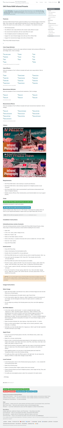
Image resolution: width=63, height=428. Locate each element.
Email (10, 421)
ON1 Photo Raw (6, 415)
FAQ (36, 391)
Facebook (45, 421)
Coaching (27, 389)
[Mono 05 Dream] (25, 111)
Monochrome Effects (52, 17)
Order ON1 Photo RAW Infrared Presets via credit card (18, 201)
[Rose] (25, 60)
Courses (41, 2)
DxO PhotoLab (6, 412)
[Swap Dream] (25, 76)
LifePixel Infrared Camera (9, 397)
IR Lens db (30, 391)
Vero (40, 421)
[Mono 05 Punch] (39, 116)
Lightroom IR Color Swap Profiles (16, 389)
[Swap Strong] (25, 83)
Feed (37, 423)
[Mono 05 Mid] (39, 114)
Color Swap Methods (52, 12)
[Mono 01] (10, 95)
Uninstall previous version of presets (53, 26)
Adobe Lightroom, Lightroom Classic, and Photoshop (15, 411)
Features (49, 10)
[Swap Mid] (10, 81)
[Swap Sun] (39, 83)
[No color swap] (10, 55)
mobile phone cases (18, 406)
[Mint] (10, 60)
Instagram (34, 421)
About (5, 421)
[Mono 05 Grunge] (10, 114)
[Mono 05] (25, 98)
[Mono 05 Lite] (25, 114)
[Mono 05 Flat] (39, 111)
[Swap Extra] (39, 76)
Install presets (51, 27)
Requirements (50, 20)
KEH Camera (6, 403)
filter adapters (28, 406)
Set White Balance (52, 32)
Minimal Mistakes (23, 425)
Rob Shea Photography (22, 2)
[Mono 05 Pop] (25, 116)
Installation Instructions (52, 23)
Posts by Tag (16, 421)
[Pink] (39, 57)
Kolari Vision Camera (8, 396)
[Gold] (39, 55)
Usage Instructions (51, 29)
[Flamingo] (10, 57)
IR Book (5, 389)
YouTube (6, 391)
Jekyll (19, 425)
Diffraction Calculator (21, 391)
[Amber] (25, 55)
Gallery (56, 421)
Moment (5, 406)
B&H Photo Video (7, 405)
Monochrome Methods (52, 15)
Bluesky (28, 421)
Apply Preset (51, 34)
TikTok (50, 421)
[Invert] (25, 57)
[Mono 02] (25, 95)
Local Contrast (51, 35)
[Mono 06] (39, 98)
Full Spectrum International (9, 399)
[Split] (39, 60)
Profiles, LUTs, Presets (53, 2)
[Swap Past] (25, 81)
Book (46, 2)
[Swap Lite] (39, 78)
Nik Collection (6, 414)
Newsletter (13, 391)
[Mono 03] (39, 95)
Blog (37, 2)
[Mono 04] (10, 98)
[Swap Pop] (39, 81)
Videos (49, 18)
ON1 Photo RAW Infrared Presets (15, 6)
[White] (39, 62)
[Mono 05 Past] (10, 116)
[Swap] (10, 62)
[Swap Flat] (10, 78)
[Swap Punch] (10, 83)
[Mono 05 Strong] (10, 119)
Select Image (51, 31)
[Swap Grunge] (25, 78)
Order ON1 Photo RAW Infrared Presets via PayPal (17, 207)
